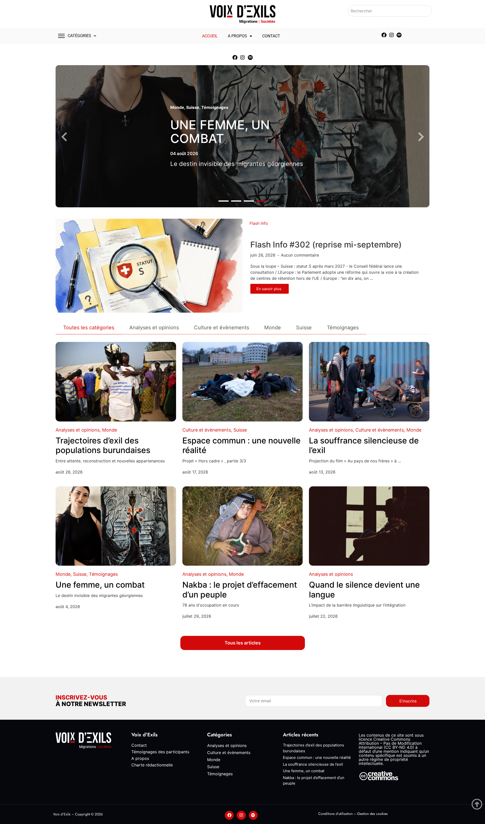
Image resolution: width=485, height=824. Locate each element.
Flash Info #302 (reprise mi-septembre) (326, 244)
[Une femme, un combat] (116, 526)
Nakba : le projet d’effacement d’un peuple (239, 589)
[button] (224, 201)
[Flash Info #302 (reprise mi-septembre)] (149, 265)
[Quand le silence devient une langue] (369, 526)
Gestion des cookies (372, 813)
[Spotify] (399, 35)
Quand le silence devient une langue (364, 589)
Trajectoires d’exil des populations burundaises (103, 445)
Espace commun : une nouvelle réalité (241, 445)
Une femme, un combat (220, 131)
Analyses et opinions (78, 430)
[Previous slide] (64, 137)
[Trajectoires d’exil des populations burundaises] (116, 381)
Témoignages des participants (160, 751)
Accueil (210, 36)
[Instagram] (391, 35)
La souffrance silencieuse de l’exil (364, 445)
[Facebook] (383, 35)
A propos (237, 36)
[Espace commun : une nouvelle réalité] (242, 381)
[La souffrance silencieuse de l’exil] (369, 381)
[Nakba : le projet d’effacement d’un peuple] (242, 526)
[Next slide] (421, 137)
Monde (177, 107)
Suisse (192, 107)
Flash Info (259, 223)
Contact (271, 36)
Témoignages (214, 107)
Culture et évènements (206, 430)
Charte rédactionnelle (152, 764)
